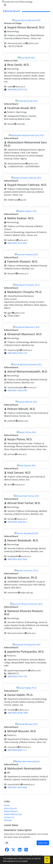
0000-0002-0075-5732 (17, 89)
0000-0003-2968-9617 (17, 522)
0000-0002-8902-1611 (17, 750)
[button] (28, 861)
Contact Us (9, 817)
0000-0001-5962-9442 (17, 787)
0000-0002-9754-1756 (17, 676)
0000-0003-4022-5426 (17, 559)
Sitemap (8, 820)
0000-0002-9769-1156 (17, 353)
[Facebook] (7, 850)
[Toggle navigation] (26, 5)
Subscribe (42, 842)
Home (7, 805)
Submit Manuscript (13, 814)
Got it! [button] (47, 860)
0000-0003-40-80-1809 (18, 712)
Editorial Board (11, 811)
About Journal (10, 808)
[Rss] (26, 850)
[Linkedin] (20, 850)
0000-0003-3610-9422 (17, 243)
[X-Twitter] (13, 850)
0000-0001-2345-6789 (17, 390)
